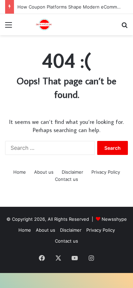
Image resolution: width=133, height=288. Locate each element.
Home (19, 172)
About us (44, 172)
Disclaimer (72, 172)
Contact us (66, 179)
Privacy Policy (105, 172)
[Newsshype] (44, 24)
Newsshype (114, 219)
